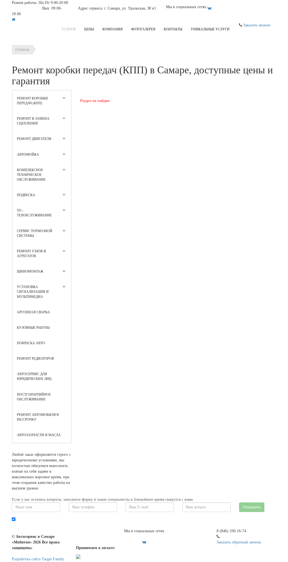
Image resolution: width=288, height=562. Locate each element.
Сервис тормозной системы (34, 233)
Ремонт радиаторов (35, 359)
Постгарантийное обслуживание (34, 397)
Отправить (252, 507)
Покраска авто (31, 343)
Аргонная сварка (33, 312)
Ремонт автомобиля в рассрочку (38, 417)
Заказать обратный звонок (239, 542)
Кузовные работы (33, 328)
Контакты (173, 29)
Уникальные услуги (210, 29)
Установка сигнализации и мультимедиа (33, 291)
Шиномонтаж (30, 271)
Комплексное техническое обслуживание (31, 175)
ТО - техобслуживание (34, 213)
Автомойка (28, 155)
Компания (112, 29)
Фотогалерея (143, 29)
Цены (89, 29)
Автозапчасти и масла (39, 435)
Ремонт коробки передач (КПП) (32, 100)
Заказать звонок (256, 25)
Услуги (69, 29)
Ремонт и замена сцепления (33, 121)
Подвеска (26, 195)
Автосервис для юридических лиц (34, 376)
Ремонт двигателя (34, 139)
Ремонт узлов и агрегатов (31, 253)
